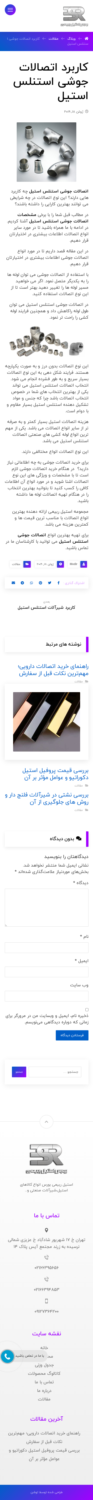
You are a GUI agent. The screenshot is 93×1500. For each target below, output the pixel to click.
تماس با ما (44, 1382)
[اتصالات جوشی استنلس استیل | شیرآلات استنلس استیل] (74, 16)
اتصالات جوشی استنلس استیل (58, 191)
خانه (44, 1348)
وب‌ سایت (79, 985)
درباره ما (44, 1391)
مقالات (16, 564)
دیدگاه (80, 883)
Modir (73, 564)
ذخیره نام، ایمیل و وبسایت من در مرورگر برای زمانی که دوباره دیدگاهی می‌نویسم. (46, 1019)
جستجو (19, 1072)
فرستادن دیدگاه (72, 1035)
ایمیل (81, 961)
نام (84, 937)
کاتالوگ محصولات (44, 1374)
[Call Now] (7, 1356)
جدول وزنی (44, 1365)
